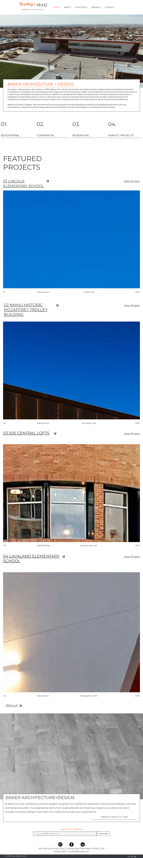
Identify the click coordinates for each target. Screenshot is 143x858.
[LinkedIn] (83, 844)
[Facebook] (71, 844)
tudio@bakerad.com (79, 851)
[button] (67, 7)
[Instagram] (60, 844)
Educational (43, 696)
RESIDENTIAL (43, 545)
